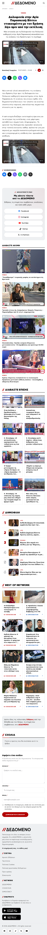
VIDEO (11, 8)
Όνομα (5, 786)
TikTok (25, 229)
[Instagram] (10, 931)
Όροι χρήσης (7, 872)
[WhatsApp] (15, 78)
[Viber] (20, 78)
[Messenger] (25, 78)
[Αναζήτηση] (44, 3)
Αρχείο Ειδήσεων (8, 857)
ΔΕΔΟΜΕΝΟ (23, 724)
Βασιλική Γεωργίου (9, 70)
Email (5, 795)
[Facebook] (4, 78)
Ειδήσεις (30, 719)
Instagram (25, 217)
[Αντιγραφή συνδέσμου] (30, 174)
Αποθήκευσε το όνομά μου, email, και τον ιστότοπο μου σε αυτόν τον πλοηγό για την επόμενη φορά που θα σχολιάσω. (24, 807)
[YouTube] (26, 931)
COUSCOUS (6, 888)
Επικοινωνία (6, 875)
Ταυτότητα (6, 861)
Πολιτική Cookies (8, 864)
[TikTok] (15, 931)
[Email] (25, 174)
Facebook (25, 211)
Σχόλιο (5, 766)
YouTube (25, 223)
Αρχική (4, 8)
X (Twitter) (25, 235)
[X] (21, 931)
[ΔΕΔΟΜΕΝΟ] (23, 3)
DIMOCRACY (7, 892)
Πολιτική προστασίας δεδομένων (14, 868)
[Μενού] (3, 3)
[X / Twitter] (9, 78)
